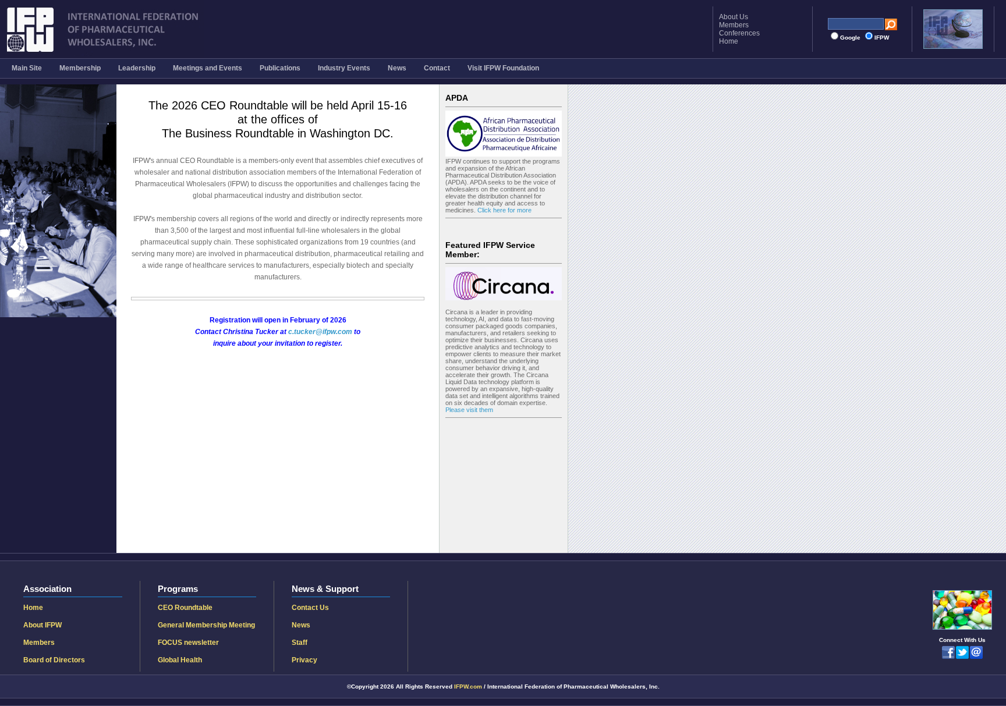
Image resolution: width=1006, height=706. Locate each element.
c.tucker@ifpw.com (320, 332)
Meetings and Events (207, 68)
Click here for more (504, 210)
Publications (280, 68)
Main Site (27, 68)
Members (734, 25)
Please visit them (469, 409)
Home (728, 41)
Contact (437, 68)
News (397, 68)
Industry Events (344, 68)
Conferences (739, 33)
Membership (80, 68)
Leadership (136, 68)
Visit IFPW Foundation (503, 68)
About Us (733, 17)
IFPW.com (468, 686)
